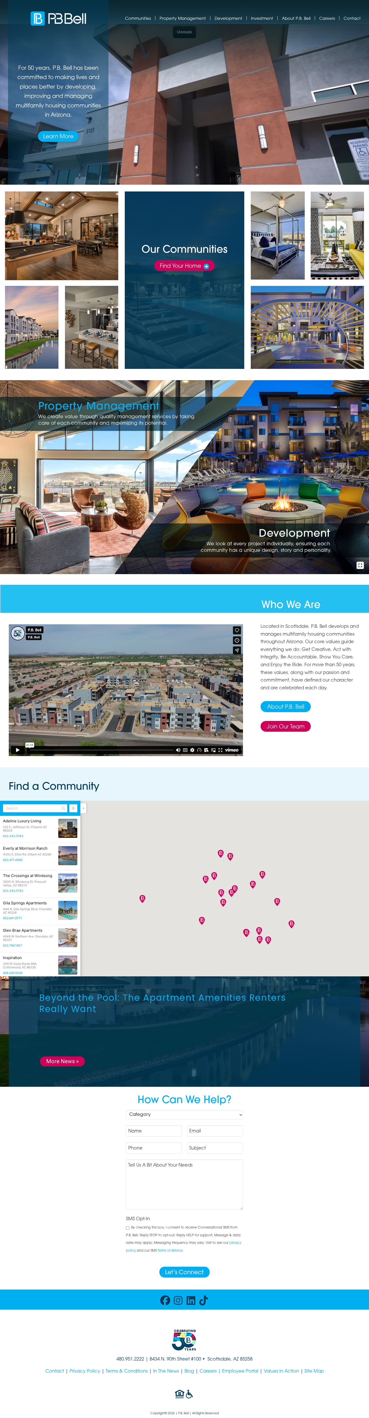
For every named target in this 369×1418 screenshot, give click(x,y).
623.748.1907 (12, 945)
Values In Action (281, 1371)
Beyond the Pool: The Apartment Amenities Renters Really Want (162, 1003)
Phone (135, 1148)
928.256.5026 (12, 973)
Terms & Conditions (127, 1371)
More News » (62, 1061)
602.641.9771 (12, 918)
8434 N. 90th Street (170, 1359)
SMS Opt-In (138, 1219)
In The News (166, 1371)
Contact (54, 1371)
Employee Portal (240, 1371)
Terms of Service (170, 1250)
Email (195, 1131)
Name (135, 1131)
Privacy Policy (85, 1371)
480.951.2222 (130, 1359)
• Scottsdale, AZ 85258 (227, 1359)
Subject (197, 1148)
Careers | (211, 1371)
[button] (223, 903)
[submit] (184, 1272)
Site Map (314, 1371)
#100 (196, 1359)
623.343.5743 (13, 836)
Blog (189, 1371)
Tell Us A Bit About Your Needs (160, 1165)
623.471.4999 (12, 860)
